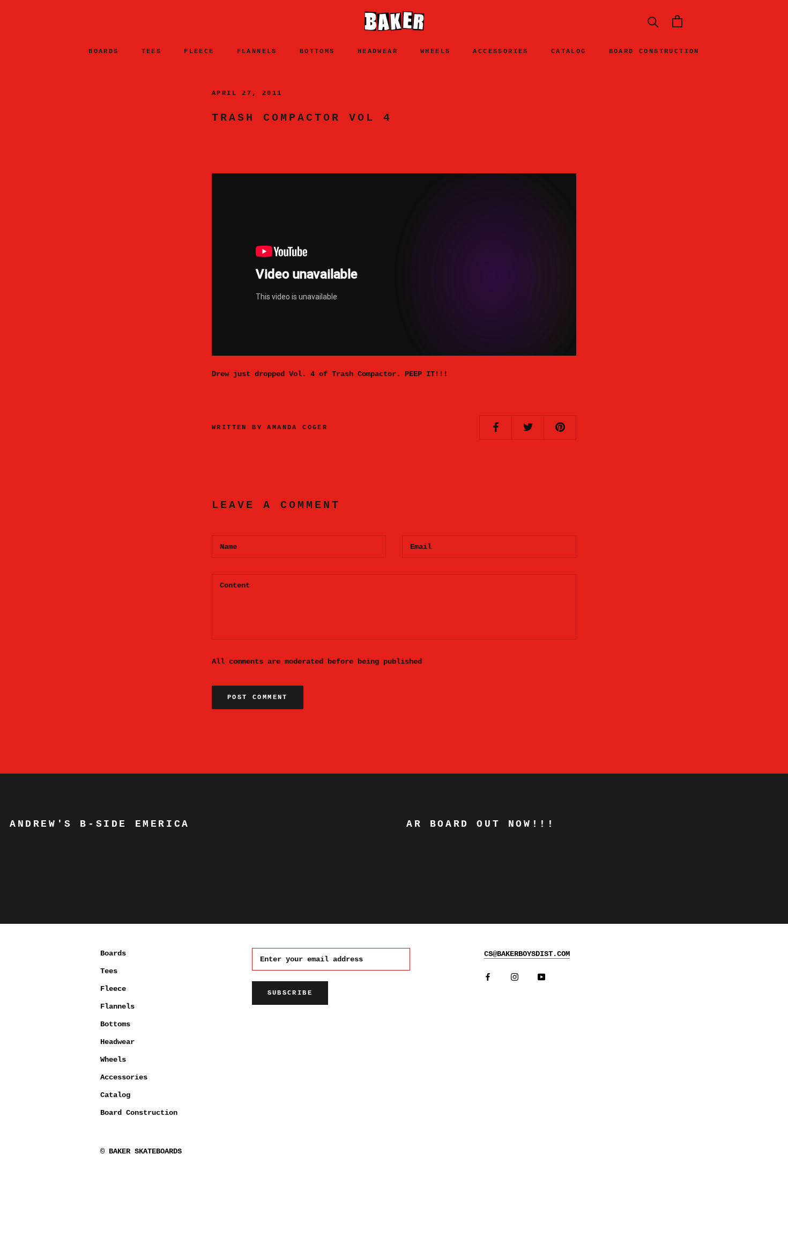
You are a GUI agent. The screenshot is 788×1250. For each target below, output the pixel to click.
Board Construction (654, 51)
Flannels (257, 51)
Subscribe (290, 993)
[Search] (653, 21)
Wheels (435, 51)
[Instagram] (514, 977)
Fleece (199, 51)
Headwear (378, 51)
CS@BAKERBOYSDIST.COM (527, 954)
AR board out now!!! (480, 824)
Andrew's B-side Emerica (100, 824)
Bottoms (317, 51)
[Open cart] (677, 21)
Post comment (257, 697)
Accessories (500, 51)
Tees (152, 51)
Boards (103, 51)
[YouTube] (541, 977)
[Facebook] (488, 977)
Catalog (568, 51)
